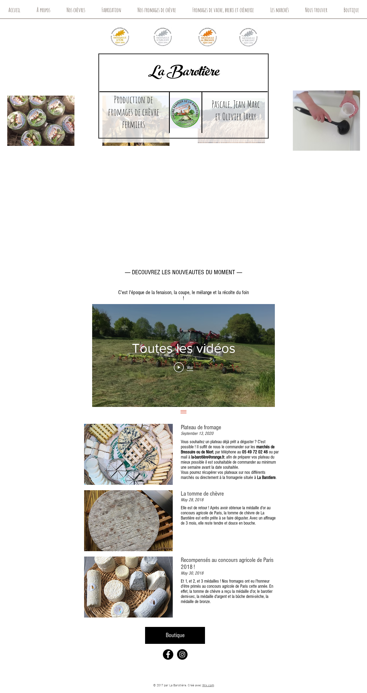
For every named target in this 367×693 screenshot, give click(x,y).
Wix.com (208, 685)
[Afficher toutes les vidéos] (183, 412)
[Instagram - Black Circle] (182, 654)
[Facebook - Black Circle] (168, 654)
